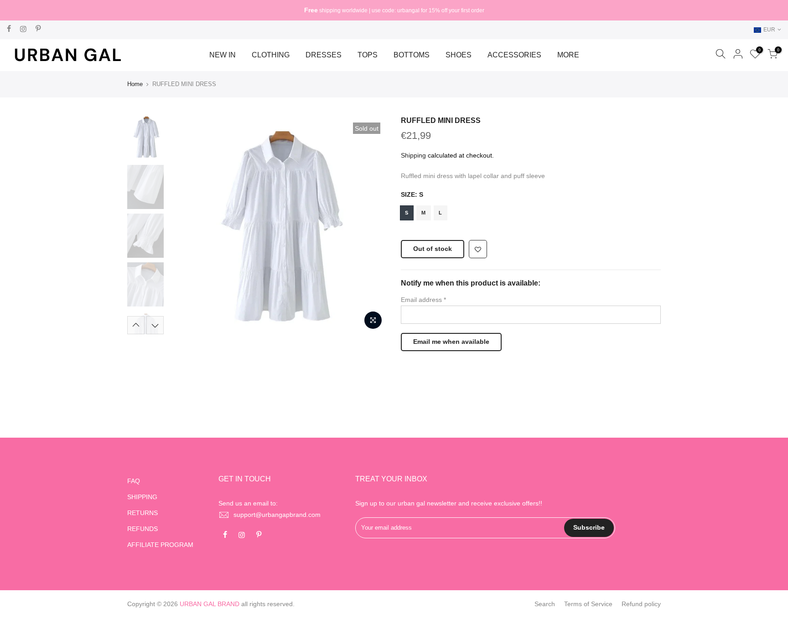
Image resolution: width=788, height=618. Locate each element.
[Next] (371, 225)
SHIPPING (142, 497)
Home (135, 84)
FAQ (133, 481)
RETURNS (142, 512)
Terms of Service (588, 604)
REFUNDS (142, 528)
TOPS (368, 55)
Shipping (413, 155)
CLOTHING (271, 55)
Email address (423, 299)
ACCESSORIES (514, 55)
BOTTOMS (412, 55)
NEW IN (222, 55)
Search (544, 604)
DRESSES (324, 55)
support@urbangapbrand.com (277, 514)
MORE (568, 55)
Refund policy (641, 604)
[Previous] (184, 225)
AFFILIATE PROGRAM (160, 544)
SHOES (459, 55)
